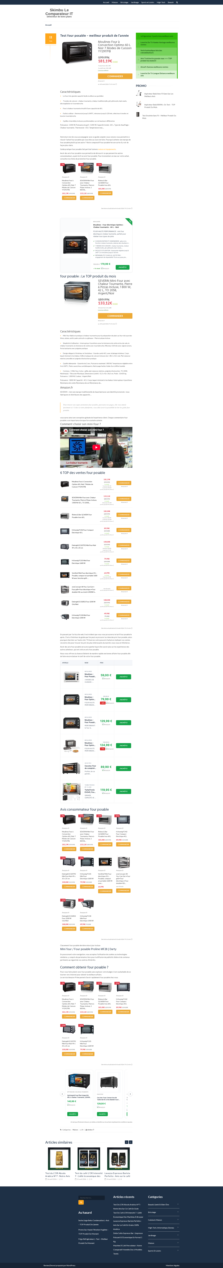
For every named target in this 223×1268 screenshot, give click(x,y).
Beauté (171, 2)
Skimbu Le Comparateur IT (59, 12)
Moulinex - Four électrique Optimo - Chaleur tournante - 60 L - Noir (108, 226)
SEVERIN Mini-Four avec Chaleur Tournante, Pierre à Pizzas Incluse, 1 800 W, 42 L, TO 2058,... (84, 500)
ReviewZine (48, 1265)
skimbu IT (90, 1130)
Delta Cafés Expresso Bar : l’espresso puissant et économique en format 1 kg (128, 1237)
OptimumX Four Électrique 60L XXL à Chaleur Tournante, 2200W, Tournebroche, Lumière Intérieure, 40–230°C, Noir (79, 1098)
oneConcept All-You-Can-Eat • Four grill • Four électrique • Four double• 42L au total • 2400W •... (84, 589)
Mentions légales (172, 1265)
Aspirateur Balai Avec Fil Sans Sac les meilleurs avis (158, 95)
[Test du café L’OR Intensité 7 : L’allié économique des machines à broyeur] (89, 1158)
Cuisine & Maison (155, 1220)
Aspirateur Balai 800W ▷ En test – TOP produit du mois (159, 106)
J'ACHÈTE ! (122, 267)
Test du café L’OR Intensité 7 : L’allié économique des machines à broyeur (89, 1176)
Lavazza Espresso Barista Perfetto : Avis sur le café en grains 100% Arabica (117, 1176)
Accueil (106, 2)
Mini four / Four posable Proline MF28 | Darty (88, 949)
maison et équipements (107, 149)
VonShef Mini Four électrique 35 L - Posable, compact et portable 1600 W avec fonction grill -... (84, 575)
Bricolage (124, 2)
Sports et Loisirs (147, 2)
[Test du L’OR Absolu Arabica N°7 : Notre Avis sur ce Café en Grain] (59, 1158)
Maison (115, 2)
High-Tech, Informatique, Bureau (161, 1228)
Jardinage (135, 2)
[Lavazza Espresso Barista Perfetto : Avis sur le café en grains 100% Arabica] (118, 1158)
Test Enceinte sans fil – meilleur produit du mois (159, 117)
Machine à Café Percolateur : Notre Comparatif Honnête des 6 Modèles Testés (127, 1249)
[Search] (81, 1202)
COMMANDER (115, 76)
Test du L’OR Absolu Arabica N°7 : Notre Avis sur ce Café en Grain (57, 1176)
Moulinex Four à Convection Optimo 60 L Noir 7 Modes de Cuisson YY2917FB (82, 484)
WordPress (70, 1265)
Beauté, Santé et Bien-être (158, 1204)
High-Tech (161, 2)
